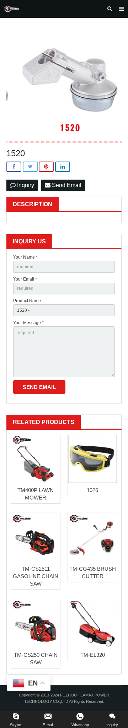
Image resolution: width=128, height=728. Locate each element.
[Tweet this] (30, 167)
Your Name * (25, 257)
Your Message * (28, 322)
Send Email (65, 185)
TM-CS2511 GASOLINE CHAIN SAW (35, 576)
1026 (92, 490)
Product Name (27, 300)
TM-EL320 (92, 655)
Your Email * (25, 279)
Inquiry (25, 185)
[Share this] (13, 167)
